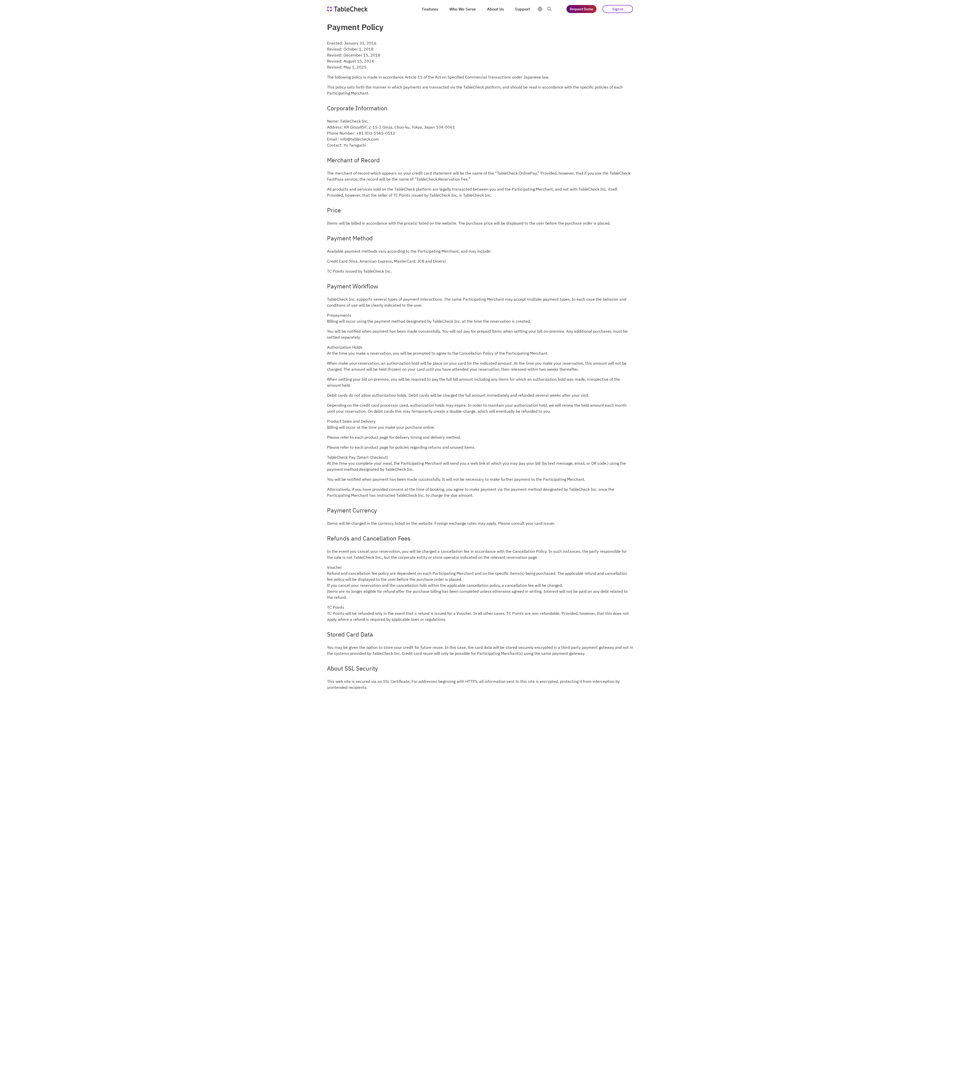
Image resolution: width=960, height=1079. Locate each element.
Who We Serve (462, 9)
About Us (495, 9)
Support (522, 9)
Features (430, 9)
